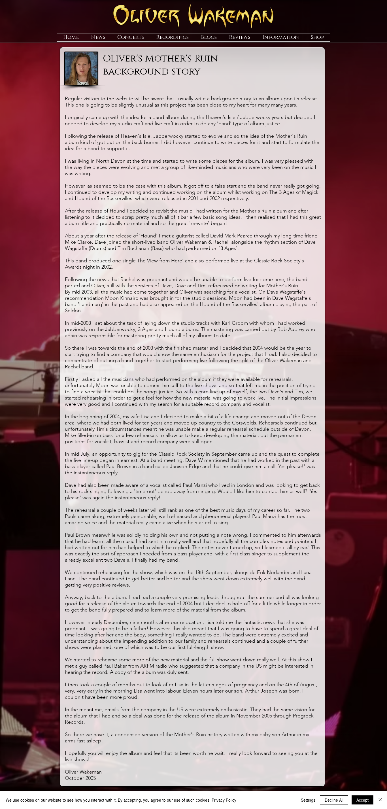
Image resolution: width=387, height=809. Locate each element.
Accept (362, 800)
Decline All (334, 800)
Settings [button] (308, 800)
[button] (98, 37)
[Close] (380, 799)
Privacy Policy (224, 800)
